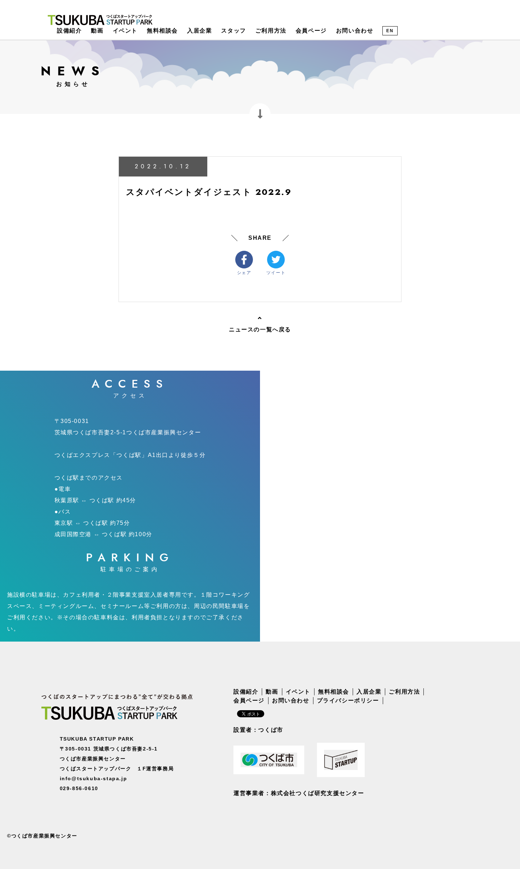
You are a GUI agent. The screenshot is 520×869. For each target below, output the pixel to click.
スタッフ (233, 31)
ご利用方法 (271, 31)
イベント (125, 31)
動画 (97, 31)
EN (389, 30)
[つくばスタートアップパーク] (100, 19)
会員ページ (311, 31)
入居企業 (199, 31)
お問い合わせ (355, 31)
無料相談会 (162, 31)
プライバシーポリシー (348, 700)
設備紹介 (69, 31)
